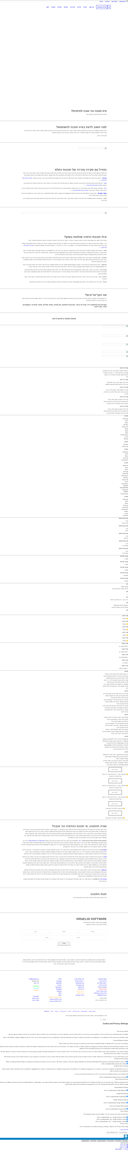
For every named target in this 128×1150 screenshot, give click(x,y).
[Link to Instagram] (5, 1)
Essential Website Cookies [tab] (120, 1040)
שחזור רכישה (35, 1000)
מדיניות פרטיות (124, 1129)
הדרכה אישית (80, 993)
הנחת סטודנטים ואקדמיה (55, 997)
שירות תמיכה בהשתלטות (100, 993)
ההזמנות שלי (114, 1)
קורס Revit (81, 987)
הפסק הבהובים (102, 1141)
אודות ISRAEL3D (102, 995)
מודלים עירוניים (103, 985)
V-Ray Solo (42, 840)
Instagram (36, 990)
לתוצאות (97, 118)
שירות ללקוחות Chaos (55, 999)
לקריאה (103, 118)
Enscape (59, 981)
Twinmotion (58, 987)
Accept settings (123, 1132)
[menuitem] (101, 1)
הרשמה (101, 1)
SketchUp (58, 983)
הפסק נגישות (123, 1145)
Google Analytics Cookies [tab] (121, 1066)
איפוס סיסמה (122, 1)
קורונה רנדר (103, 879)
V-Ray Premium (32, 840)
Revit (60, 993)
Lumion (59, 985)
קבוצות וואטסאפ (102, 979)
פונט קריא (93, 1141)
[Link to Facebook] (3, 1)
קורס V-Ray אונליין (79, 979)
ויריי (79, 840)
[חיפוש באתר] (114, 7)
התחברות (107, 1)
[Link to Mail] (8, 1)
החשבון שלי (36, 996)
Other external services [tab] (121, 1079)
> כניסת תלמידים (79, 981)
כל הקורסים (81, 989)
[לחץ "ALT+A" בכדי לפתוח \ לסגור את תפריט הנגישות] (126, 1136)
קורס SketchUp (80, 983)
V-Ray (59, 979)
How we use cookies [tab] (122, 1031)
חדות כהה (118, 1141)
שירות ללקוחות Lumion (55, 1001)
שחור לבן (125, 1141)
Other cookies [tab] (124, 1111)
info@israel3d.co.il (34, 979)
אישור (104, 1019)
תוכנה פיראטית (103, 989)
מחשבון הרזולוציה (102, 987)
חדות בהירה (110, 1141)
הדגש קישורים (85, 1141)
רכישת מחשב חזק (102, 983)
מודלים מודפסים (80, 995)
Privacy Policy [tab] (124, 1123)
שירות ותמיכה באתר (101, 991)
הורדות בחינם (103, 981)
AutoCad (59, 991)
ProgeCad (58, 989)
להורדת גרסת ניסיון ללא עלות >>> (93, 185)
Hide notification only (112, 1132)
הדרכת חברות (80, 991)
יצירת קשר (36, 983)
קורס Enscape (80, 985)
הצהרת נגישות (123, 1147)
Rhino (59, 995)
